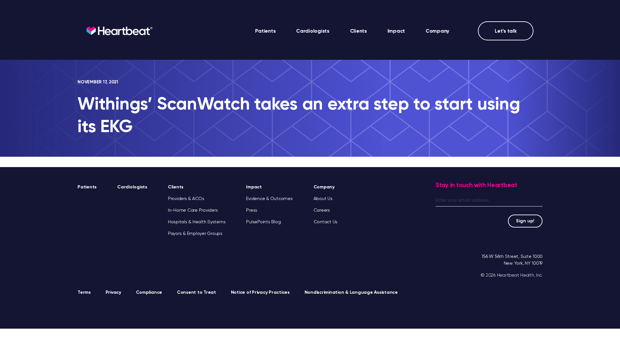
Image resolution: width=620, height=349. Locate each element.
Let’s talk (506, 31)
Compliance (149, 292)
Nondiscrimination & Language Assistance (351, 292)
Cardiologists (312, 31)
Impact (254, 187)
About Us (323, 198)
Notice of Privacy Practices (260, 292)
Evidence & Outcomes (269, 198)
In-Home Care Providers (193, 210)
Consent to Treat (196, 292)
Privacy (113, 292)
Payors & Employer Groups (195, 233)
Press (251, 210)
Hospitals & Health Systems (197, 221)
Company (324, 187)
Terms (84, 292)
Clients (175, 187)
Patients (265, 31)
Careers (322, 210)
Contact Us (326, 221)
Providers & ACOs (186, 198)
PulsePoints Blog (263, 221)
